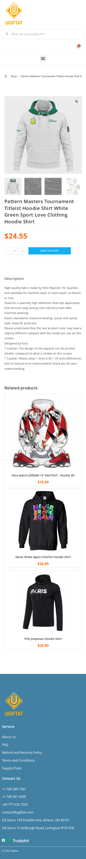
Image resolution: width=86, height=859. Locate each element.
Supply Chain (12, 768)
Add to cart (49, 250)
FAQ (5, 745)
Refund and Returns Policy (22, 752)
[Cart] (77, 47)
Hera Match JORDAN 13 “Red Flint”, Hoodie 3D (43, 475)
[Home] (5, 76)
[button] (43, 58)
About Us (9, 737)
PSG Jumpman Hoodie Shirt (43, 639)
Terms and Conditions (18, 760)
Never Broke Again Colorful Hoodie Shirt (43, 557)
